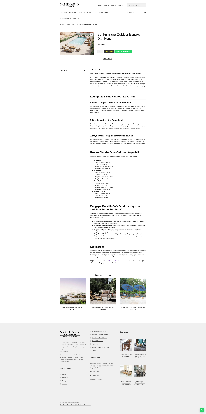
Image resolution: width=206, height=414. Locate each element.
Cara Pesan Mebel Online (99, 338)
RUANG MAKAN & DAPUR (86, 12)
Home (63, 24)
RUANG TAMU (64, 18)
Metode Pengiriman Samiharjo (100, 347)
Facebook (106, 5)
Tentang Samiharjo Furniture (100, 335)
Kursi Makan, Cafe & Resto (68, 12)
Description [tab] (63, 70)
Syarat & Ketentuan (97, 341)
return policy (95, 344)
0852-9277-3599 (94, 372)
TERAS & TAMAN (70, 24)
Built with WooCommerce (83, 405)
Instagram (114, 5)
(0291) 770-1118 (94, 376)
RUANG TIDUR (103, 12)
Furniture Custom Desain (99, 331)
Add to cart (109, 51)
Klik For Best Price (124, 51)
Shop (74, 18)
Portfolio (94, 350)
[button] (91, 34)
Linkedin (100, 5)
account (120, 5)
